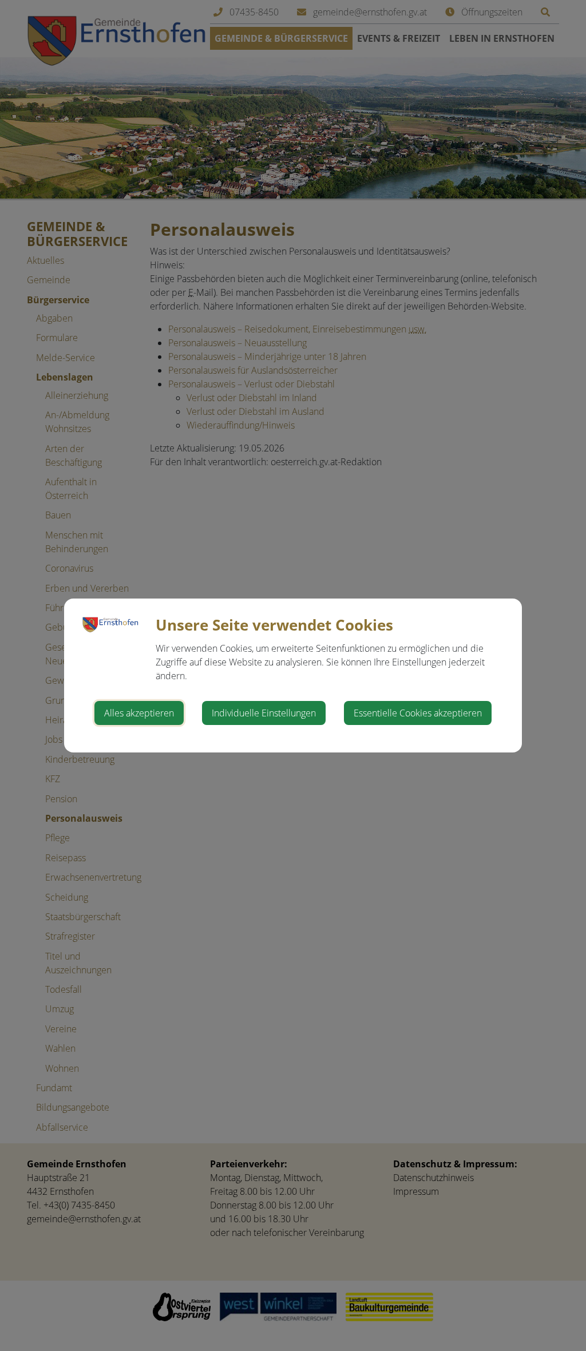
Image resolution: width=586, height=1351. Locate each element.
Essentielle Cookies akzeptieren (418, 713)
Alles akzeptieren (139, 713)
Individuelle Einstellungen (264, 713)
